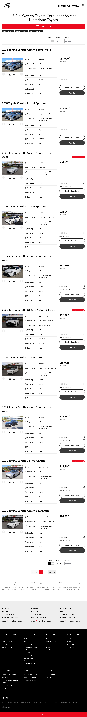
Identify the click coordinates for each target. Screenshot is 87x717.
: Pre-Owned (35, 31)
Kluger (26, 661)
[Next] (21, 74)
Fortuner (27, 652)
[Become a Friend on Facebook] (3, 698)
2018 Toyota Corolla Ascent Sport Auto (25, 103)
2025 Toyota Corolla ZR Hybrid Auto (24, 460)
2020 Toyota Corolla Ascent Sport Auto (26, 510)
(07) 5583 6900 (41, 617)
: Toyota (7, 31)
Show (58, 37)
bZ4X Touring (28, 644)
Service (27, 670)
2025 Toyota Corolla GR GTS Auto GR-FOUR (28, 310)
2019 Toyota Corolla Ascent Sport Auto (25, 206)
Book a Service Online (31, 674)
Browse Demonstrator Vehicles (10, 681)
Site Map (44, 702)
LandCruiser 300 (29, 663)
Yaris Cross (28, 655)
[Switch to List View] (49, 41)
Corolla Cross (29, 658)
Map (4, 621)
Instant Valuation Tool (9, 686)
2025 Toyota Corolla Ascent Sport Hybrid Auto (27, 154)
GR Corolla (71, 644)
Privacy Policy (54, 702)
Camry (4, 644)
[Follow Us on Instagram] (7, 698)
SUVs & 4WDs (29, 635)
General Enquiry (51, 678)
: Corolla (20, 31)
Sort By (66, 37)
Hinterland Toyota (67, 5)
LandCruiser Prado (30, 647)
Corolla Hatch (7, 641)
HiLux (47, 639)
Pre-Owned (7, 670)
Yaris (3, 639)
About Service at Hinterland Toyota (30, 679)
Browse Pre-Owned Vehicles (9, 675)
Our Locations (51, 674)
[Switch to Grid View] (52, 41)
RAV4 (25, 639)
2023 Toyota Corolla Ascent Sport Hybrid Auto (27, 258)
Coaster (48, 650)
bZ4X (26, 641)
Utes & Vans (51, 635)
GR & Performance (75, 635)
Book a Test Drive (72, 87)
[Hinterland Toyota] (7, 5)
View (50, 37)
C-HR (25, 650)
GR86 (69, 641)
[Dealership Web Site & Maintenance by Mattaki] (6, 707)
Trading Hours (16, 621)
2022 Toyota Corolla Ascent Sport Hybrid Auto (27, 51)
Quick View (63, 80)
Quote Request (7, 689)
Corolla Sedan (7, 647)
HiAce (48, 647)
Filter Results (45, 26)
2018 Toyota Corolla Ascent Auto (22, 357)
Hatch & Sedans (9, 635)
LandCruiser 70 (51, 641)
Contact (49, 670)
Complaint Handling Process (68, 702)
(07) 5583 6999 (12, 617)
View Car (72, 93)
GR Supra (70, 647)
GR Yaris (70, 639)
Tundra (48, 644)
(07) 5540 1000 (70, 617)
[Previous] (3, 74)
